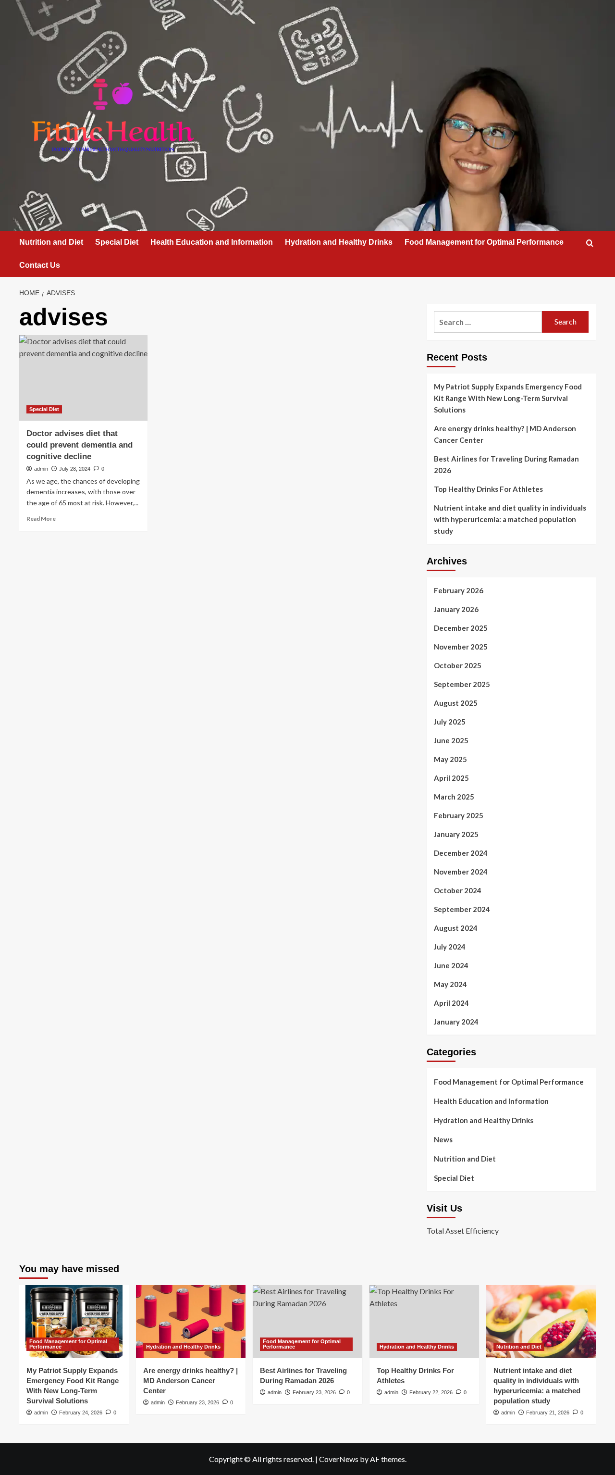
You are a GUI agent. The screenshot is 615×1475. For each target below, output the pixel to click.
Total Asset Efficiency (463, 1230)
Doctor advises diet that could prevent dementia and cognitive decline (79, 445)
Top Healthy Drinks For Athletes (488, 489)
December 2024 (461, 853)
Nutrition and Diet (51, 242)
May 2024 (450, 984)
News (443, 1139)
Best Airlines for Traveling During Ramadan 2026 (506, 464)
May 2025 (450, 759)
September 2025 (462, 684)
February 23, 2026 (197, 1402)
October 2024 (457, 890)
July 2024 (450, 946)
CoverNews (338, 1458)
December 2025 (461, 628)
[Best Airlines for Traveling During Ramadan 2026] (307, 1321)
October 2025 (457, 665)
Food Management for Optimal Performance (484, 242)
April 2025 (451, 778)
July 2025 (450, 721)
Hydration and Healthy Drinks (339, 242)
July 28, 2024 (74, 469)
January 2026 (456, 609)
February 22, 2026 (431, 1392)
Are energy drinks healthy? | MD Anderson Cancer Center (505, 434)
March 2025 (454, 796)
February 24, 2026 (80, 1412)
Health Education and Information (211, 242)
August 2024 (456, 928)
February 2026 (458, 590)
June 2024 (451, 965)
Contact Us (39, 265)
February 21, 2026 (547, 1412)
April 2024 (451, 1003)
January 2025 (456, 834)
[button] (590, 243)
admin (41, 469)
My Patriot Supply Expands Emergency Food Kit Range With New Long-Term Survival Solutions (508, 398)
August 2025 (456, 703)
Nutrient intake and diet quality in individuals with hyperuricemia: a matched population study (510, 519)
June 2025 (451, 740)
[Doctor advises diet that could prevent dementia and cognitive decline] (83, 378)
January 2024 (456, 1021)
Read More (41, 518)
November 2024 (461, 871)
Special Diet (116, 242)
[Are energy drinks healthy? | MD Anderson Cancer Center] (191, 1321)
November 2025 (461, 646)
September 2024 (462, 909)
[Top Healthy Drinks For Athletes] (424, 1321)
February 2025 (458, 815)
